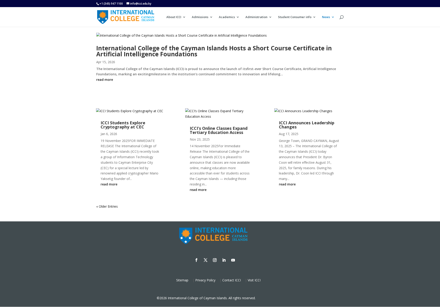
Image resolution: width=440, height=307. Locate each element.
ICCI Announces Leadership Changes (306, 125)
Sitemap (182, 280)
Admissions (200, 17)
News (326, 17)
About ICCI (173, 17)
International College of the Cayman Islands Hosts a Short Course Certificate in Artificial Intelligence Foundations (214, 51)
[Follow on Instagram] (214, 260)
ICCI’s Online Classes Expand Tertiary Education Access (219, 130)
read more (104, 79)
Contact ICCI (231, 280)
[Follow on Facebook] (196, 260)
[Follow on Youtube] (233, 260)
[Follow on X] (205, 260)
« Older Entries (107, 206)
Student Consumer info (294, 17)
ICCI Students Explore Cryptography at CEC (123, 125)
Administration (256, 17)
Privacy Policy (205, 280)
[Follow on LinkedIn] (224, 260)
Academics (227, 17)
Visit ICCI (254, 280)
